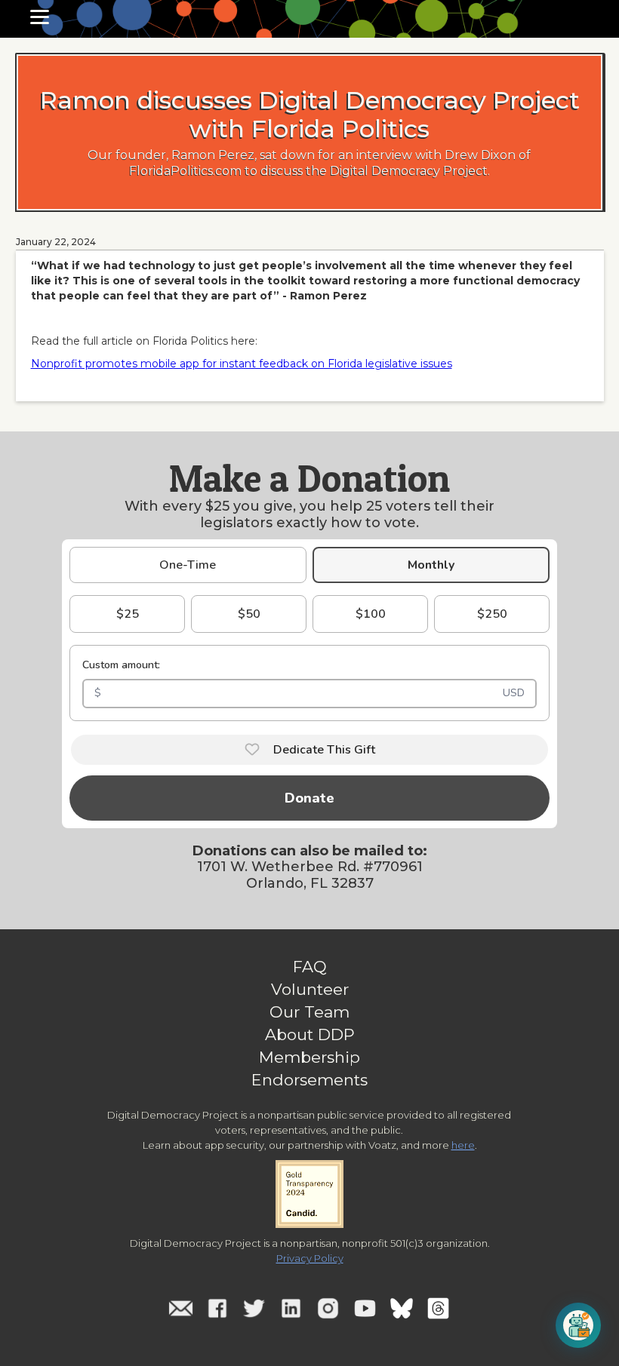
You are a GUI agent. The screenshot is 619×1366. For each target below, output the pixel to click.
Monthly (431, 565)
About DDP (310, 1034)
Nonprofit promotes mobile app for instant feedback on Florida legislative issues (241, 363)
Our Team (309, 1012)
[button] (39, 17)
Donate (309, 798)
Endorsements (309, 1080)
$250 (492, 614)
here (463, 1145)
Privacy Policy (309, 1258)
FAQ (310, 967)
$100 (371, 614)
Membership (309, 1057)
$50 (249, 614)
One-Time (187, 565)
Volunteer (310, 989)
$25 (127, 614)
